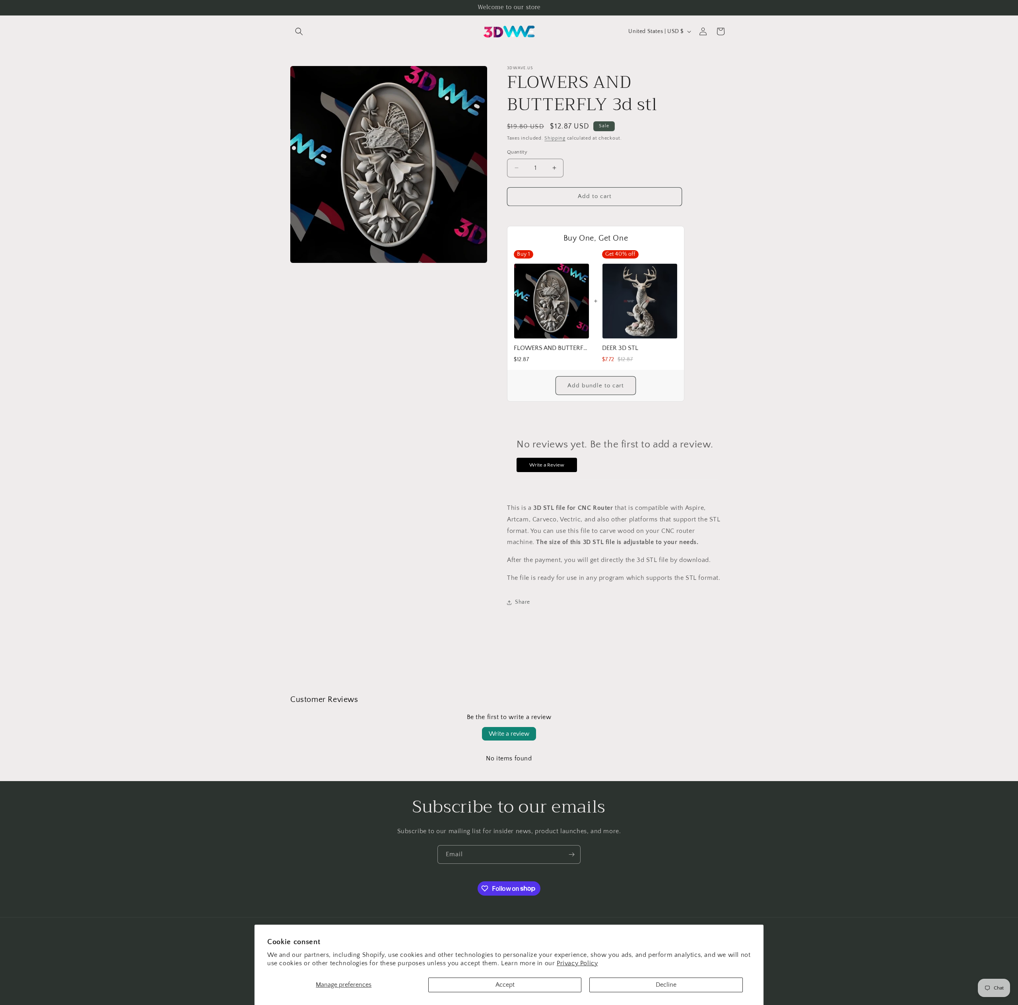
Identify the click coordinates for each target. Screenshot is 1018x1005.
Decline (666, 984)
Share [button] (522, 602)
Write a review (509, 733)
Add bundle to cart (595, 385)
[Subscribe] (571, 854)
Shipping (554, 138)
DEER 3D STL (620, 348)
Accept (505, 984)
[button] (299, 31)
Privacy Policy (577, 963)
